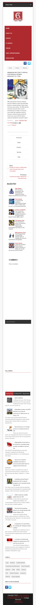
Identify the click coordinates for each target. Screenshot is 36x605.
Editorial (8, 569)
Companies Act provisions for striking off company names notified (22, 526)
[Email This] (13, 123)
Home (7, 28)
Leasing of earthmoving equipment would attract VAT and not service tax (21, 541)
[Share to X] (18, 123)
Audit (7, 562)
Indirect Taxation (14, 573)
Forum (8, 48)
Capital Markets (20, 562)
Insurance (23, 573)
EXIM (13, 569)
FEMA (18, 569)
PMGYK (8, 576)
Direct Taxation (25, 566)
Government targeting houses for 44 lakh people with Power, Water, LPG (20, 243)
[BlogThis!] (16, 123)
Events (8, 38)
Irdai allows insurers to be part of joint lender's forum (20, 188)
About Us (9, 33)
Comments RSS (18, 602)
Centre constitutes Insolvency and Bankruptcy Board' (20, 210)
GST (7, 573)
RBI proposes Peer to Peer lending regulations (20, 232)
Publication (10, 58)
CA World (9, 43)
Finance (18, 68)
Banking (12, 562)
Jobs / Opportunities (13, 53)
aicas (16, 120)
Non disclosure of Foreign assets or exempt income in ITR (21, 429)
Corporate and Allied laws (13, 566)
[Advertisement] (18, 345)
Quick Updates (19, 398)
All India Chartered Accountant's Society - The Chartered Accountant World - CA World (18, 597)
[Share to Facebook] (20, 123)
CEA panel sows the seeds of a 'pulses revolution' (20, 220)
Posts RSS (18, 601)
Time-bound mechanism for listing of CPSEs (19, 199)
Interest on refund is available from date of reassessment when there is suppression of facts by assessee (17, 463)
